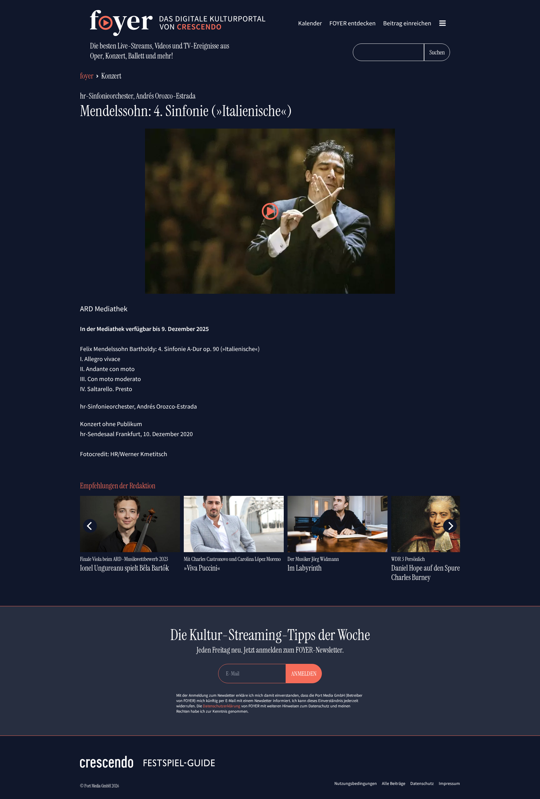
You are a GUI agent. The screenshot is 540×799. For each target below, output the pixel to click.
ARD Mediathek (104, 308)
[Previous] (90, 526)
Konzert (111, 76)
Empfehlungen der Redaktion (117, 486)
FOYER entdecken (352, 23)
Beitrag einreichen (407, 23)
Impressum (449, 783)
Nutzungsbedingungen (355, 783)
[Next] (450, 526)
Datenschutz (422, 783)
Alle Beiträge (393, 783)
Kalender (310, 23)
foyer (86, 76)
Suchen (437, 52)
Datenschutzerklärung (221, 706)
